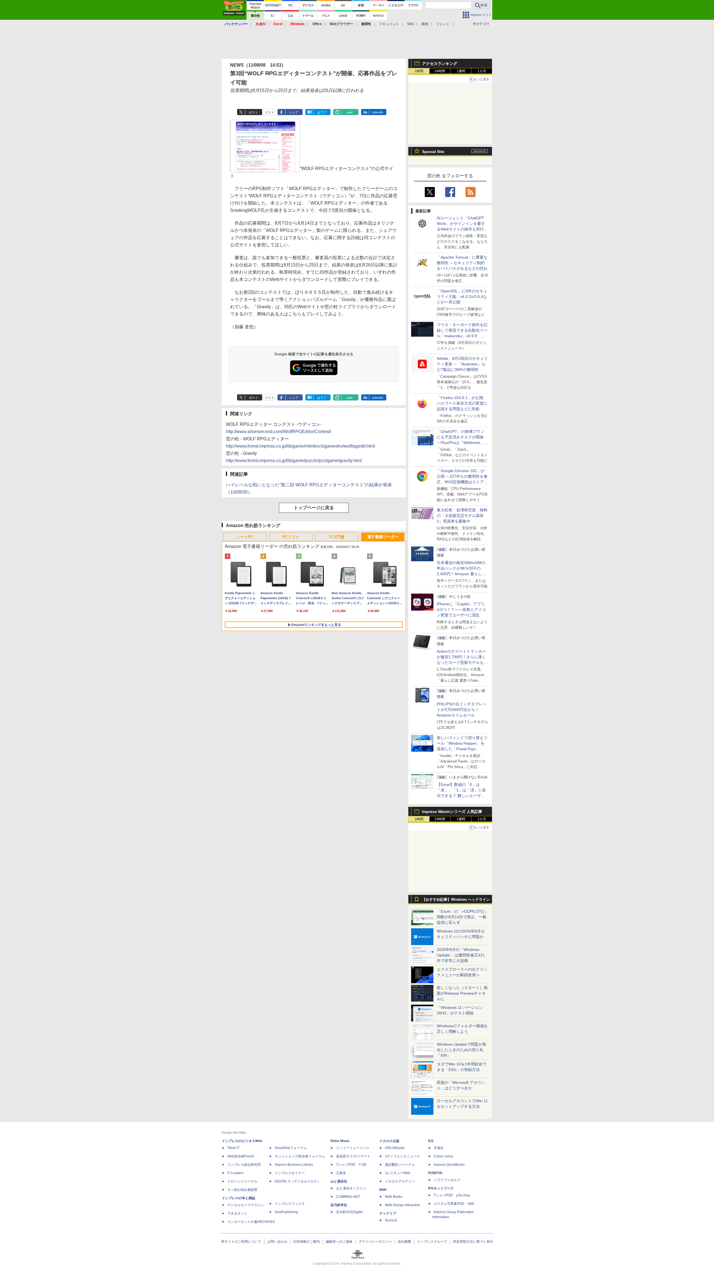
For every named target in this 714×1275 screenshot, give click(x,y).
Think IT (233, 1148)
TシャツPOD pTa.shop (452, 1195)
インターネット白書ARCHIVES (251, 1222)
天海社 (439, 1148)
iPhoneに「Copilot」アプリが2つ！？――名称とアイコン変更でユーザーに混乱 (461, 609)
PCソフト (290, 537)
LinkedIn (377, 112)
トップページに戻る (314, 507)
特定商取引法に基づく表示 (473, 1242)
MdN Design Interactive (402, 1205)
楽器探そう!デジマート (353, 1156)
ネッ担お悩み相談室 (242, 1190)
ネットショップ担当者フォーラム (300, 1156)
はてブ (321, 112)
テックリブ (387, 1213)
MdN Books (393, 1197)
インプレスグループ (432, 1242)
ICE (431, 1141)
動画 (425, 24)
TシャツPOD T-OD (351, 1165)
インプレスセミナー (290, 1173)
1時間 (419, 71)
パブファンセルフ (447, 1180)
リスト (269, 112)
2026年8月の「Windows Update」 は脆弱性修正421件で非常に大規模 (461, 955)
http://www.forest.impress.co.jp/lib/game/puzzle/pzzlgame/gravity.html (294, 460)
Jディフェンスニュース (402, 1156)
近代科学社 (339, 1205)
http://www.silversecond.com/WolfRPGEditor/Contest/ (278, 431)
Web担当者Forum (240, 1156)
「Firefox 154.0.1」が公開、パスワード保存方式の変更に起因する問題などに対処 (462, 403)
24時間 (440, 71)
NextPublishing (286, 1212)
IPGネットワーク (441, 1188)
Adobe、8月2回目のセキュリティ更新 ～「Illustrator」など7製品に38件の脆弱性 (462, 364)
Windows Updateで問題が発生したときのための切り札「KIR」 (461, 1050)
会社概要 (404, 1242)
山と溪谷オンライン (351, 1188)
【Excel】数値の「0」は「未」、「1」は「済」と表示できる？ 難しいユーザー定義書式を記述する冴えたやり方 (462, 795)
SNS (410, 24)
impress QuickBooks (449, 1165)
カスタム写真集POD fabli (454, 1204)
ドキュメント (389, 24)
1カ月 (481, 71)
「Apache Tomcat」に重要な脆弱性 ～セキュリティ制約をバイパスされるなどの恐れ (462, 263)
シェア (293, 112)
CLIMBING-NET (348, 1197)
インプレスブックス (290, 1204)
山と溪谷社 (339, 1181)
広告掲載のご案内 (306, 1242)
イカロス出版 (389, 1141)
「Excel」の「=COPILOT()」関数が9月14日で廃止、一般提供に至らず (462, 917)
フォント (443, 24)
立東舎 (341, 1173)
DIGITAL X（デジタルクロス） (297, 1181)
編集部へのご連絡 (339, 1242)
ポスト (253, 112)
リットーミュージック (353, 1148)
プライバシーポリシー (375, 1242)
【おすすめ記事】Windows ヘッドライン (456, 900)
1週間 (461, 71)
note (350, 112)
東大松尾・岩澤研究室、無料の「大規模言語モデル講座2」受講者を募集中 (462, 515)
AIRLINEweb (394, 1148)
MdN (383, 1190)
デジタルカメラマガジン (245, 1205)
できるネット (237, 1213)
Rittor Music (340, 1141)
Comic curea (443, 1156)
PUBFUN (435, 1173)
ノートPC (244, 537)
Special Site (433, 151)
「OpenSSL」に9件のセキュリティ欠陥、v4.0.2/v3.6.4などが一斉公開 (462, 296)
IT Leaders (235, 1173)
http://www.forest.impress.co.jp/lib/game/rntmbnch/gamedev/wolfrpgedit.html (300, 446)
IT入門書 (336, 537)
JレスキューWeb (397, 1173)
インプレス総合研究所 (244, 1165)
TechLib (391, 1220)
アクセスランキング (439, 63)
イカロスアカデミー (400, 1181)
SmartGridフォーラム (291, 1148)
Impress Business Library (294, 1165)
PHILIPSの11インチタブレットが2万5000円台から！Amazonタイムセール (462, 709)
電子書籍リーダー (383, 537)
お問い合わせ (277, 1242)
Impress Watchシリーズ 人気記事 (452, 811)
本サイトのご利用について (241, 1242)
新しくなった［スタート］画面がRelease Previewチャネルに (462, 993)
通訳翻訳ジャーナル (400, 1165)
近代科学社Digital (349, 1212)
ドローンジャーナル (242, 1181)
